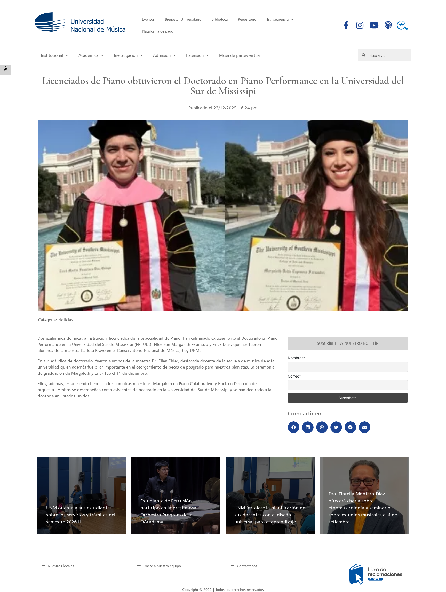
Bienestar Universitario (183, 19)
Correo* (294, 376)
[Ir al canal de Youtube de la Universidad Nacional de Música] (374, 25)
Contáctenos (247, 566)
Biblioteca (220, 19)
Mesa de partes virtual (240, 55)
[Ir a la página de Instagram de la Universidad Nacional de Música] (360, 25)
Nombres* (296, 358)
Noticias (65, 319)
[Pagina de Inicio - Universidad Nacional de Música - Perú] (80, 22)
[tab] (80, 566)
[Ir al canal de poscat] (388, 25)
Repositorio (247, 19)
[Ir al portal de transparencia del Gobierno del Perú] (402, 25)
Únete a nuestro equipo (162, 566)
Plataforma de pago (157, 31)
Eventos (148, 19)
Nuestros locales (61, 566)
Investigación (126, 55)
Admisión (162, 55)
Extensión (195, 55)
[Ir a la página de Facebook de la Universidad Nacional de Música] (345, 25)
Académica (88, 55)
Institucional (52, 55)
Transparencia (278, 19)
